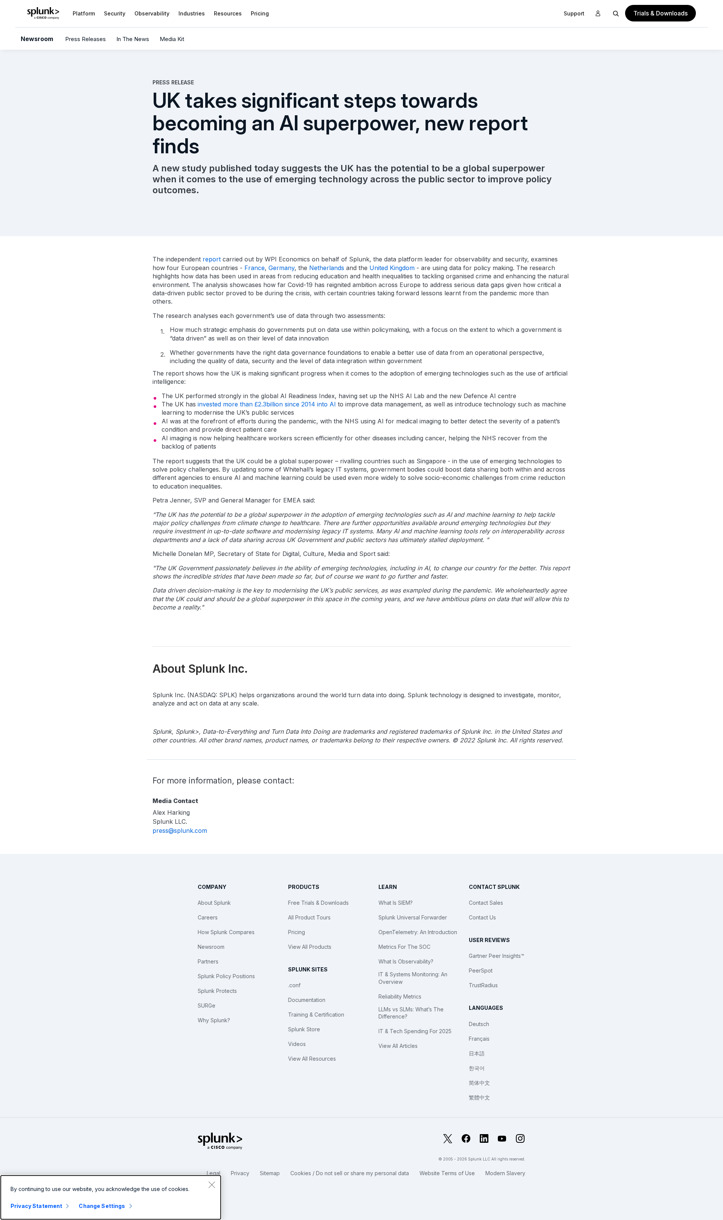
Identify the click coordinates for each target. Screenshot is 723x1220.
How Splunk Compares (226, 932)
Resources (228, 13)
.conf (294, 985)
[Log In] (597, 13)
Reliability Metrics (399, 996)
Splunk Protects (217, 991)
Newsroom (37, 39)
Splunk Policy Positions (226, 976)
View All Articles (398, 1046)
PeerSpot (481, 970)
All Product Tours (309, 917)
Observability (151, 13)
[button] (83, 13)
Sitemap (270, 1173)
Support (574, 13)
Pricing (296, 932)
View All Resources (312, 1058)
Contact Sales (486, 902)
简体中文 (479, 1083)
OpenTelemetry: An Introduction (417, 932)
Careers (208, 917)
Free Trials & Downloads (318, 902)
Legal (213, 1173)
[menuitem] (83, 13)
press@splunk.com (180, 830)
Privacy (240, 1173)
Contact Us (482, 917)
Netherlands (326, 268)
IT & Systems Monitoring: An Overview (412, 978)
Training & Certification (316, 1014)
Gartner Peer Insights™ (496, 956)
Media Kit (172, 39)
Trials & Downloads (660, 13)
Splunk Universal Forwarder (412, 917)
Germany (281, 268)
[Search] (616, 13)
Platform (84, 13)
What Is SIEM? (395, 902)
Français (479, 1038)
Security (114, 13)
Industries (191, 13)
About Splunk (214, 902)
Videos (297, 1044)
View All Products (309, 947)
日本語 (477, 1053)
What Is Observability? (405, 961)
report (212, 259)
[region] (110, 1197)
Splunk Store (304, 1029)
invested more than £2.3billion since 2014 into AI (267, 404)
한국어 (477, 1068)
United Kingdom (392, 268)
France (254, 268)
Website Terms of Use (447, 1173)
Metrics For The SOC (404, 947)
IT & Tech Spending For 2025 (414, 1031)
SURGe (206, 1005)
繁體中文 (479, 1097)
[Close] (211, 1184)
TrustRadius (483, 985)
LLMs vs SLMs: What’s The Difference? (411, 1013)
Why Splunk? (214, 1020)
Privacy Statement (36, 1206)
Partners (208, 961)
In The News (132, 39)
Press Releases (85, 39)
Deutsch (479, 1024)
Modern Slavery (505, 1173)
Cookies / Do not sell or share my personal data (349, 1173)
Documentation (306, 1000)
